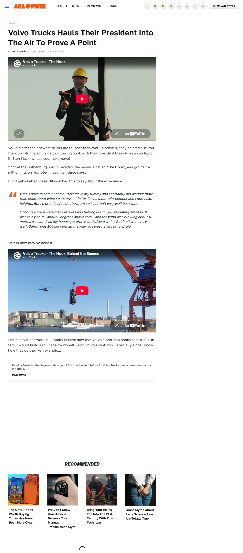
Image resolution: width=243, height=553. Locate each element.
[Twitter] (171, 6)
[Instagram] (187, 6)
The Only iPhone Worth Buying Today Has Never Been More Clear (21, 516)
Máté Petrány (20, 51)
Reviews (94, 6)
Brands (113, 6)
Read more (19, 375)
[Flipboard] (163, 6)
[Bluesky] (155, 6)
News (77, 6)
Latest (61, 6)
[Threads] (179, 6)
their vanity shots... (45, 350)
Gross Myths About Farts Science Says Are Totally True (140, 514)
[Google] (195, 6)
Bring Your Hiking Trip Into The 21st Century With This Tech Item (100, 516)
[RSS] (203, 6)
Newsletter (226, 6)
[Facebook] (147, 6)
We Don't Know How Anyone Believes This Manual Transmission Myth (62, 518)
